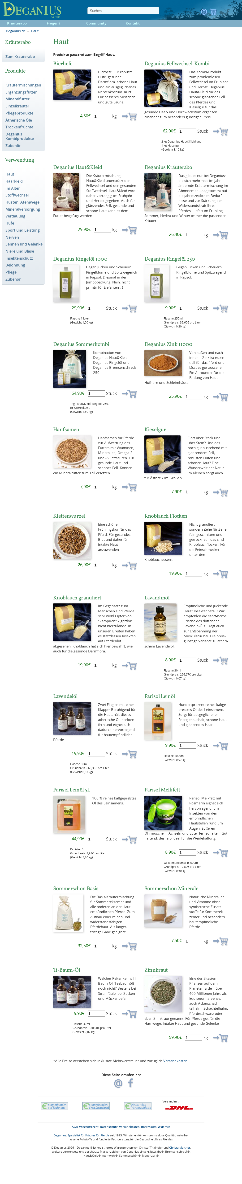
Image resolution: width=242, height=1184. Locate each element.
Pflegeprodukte (19, 113)
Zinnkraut (156, 970)
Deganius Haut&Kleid (77, 167)
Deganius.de (16, 31)
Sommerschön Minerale (171, 888)
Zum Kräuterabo (20, 56)
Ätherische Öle (18, 120)
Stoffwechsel (17, 195)
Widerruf (164, 1127)
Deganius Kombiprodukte (19, 136)
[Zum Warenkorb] (213, 13)
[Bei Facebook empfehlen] (130, 1085)
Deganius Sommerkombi (81, 344)
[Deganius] (33, 10)
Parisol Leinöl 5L (71, 789)
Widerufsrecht (89, 1127)
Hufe (9, 223)
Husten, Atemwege (22, 202)
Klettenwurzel (69, 515)
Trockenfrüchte (19, 127)
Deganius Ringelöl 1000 (80, 258)
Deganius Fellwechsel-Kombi (176, 63)
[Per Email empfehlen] (119, 1085)
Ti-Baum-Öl (66, 970)
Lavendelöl (65, 696)
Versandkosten (175, 1060)
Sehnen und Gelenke (24, 244)
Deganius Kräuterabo (168, 167)
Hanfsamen (66, 429)
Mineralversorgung (22, 209)
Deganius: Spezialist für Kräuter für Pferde (81, 1135)
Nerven (12, 237)
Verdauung (15, 216)
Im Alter (12, 188)
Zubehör (13, 145)
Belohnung (15, 265)
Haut (35, 31)
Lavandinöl (156, 597)
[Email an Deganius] (204, 13)
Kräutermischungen (23, 85)
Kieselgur (155, 429)
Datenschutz (109, 1127)
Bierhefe (63, 63)
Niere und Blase (19, 251)
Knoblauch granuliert (77, 597)
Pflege (11, 272)
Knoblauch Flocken (165, 515)
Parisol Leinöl (159, 696)
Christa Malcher (179, 1148)
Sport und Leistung (22, 230)
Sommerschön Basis (75, 888)
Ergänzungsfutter (21, 92)
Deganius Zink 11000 (168, 344)
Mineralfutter (17, 99)
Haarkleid (14, 181)
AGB (75, 1127)
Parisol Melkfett (162, 789)
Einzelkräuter (17, 106)
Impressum (148, 1127)
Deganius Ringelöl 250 (169, 258)
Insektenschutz (19, 258)
